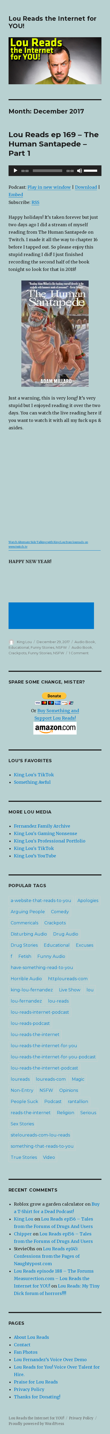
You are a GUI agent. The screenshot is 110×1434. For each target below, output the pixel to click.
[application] (55, 170)
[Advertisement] (52, 616)
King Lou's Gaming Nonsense (45, 833)
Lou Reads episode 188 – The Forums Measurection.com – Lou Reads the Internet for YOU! (54, 1278)
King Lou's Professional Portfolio (49, 841)
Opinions (68, 1090)
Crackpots (17, 653)
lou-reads (58, 1001)
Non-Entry (22, 1090)
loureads (20, 1079)
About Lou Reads (31, 1337)
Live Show (69, 989)
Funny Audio (51, 956)
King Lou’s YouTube (35, 855)
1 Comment (79, 653)
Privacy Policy (29, 1389)
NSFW (61, 647)
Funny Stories (42, 647)
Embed (16, 194)
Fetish (24, 956)
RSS (35, 202)
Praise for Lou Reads (36, 1382)
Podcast (53, 1101)
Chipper (23, 1233)
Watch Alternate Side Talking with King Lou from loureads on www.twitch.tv (48, 544)
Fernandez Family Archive (42, 826)
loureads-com (51, 1079)
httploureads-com (68, 978)
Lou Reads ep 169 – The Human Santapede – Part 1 (54, 144)
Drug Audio (65, 934)
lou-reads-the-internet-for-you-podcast (53, 1056)
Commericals (24, 922)
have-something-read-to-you (42, 967)
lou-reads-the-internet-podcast (44, 1068)
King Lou (24, 642)
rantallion (78, 1101)
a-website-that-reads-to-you (41, 900)
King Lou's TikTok (34, 774)
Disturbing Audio (29, 934)
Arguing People (28, 911)
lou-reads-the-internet (35, 1034)
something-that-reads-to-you (42, 1146)
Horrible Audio (26, 978)
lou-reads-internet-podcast (40, 1012)
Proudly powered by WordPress (36, 1424)
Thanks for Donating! (37, 1396)
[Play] (15, 170)
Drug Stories (24, 945)
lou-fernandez (26, 1001)
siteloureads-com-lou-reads (40, 1135)
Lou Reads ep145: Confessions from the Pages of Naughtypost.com (47, 1256)
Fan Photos (26, 1352)
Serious (88, 1112)
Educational (19, 647)
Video (49, 1157)
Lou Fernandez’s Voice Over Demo (50, 1359)
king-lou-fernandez (32, 989)
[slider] (91, 170)
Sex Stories (22, 1123)
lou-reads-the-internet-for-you (44, 1045)
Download (86, 187)
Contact (22, 1344)
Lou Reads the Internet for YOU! (36, 1418)
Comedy (60, 911)
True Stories (24, 1157)
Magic (78, 1079)
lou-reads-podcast (30, 1023)
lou (90, 989)
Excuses (84, 945)
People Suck (24, 1101)
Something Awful (32, 782)
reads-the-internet (31, 1112)
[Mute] (79, 170)
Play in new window (49, 187)
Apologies (87, 900)
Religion (65, 1112)
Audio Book (84, 642)
